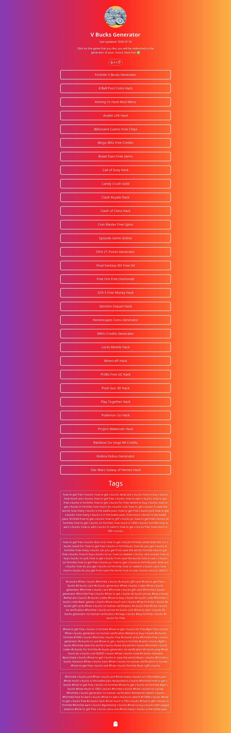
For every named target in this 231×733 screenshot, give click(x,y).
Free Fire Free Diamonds (115, 279)
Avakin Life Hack (115, 115)
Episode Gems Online (115, 238)
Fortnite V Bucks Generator (115, 74)
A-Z (115, 62)
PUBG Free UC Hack (116, 374)
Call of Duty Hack (115, 170)
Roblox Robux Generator (116, 456)
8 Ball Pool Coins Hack (115, 88)
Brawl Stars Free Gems (115, 156)
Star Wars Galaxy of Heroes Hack (115, 470)
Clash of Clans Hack (115, 210)
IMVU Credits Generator (115, 333)
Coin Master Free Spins (115, 224)
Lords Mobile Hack (115, 347)
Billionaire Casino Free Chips (115, 129)
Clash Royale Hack (115, 197)
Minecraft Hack (115, 360)
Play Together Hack (115, 401)
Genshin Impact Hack (115, 306)
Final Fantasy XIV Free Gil (115, 265)
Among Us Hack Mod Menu (115, 102)
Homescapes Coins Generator (115, 320)
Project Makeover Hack (115, 429)
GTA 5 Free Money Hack (116, 292)
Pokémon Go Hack (115, 415)
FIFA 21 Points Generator (115, 251)
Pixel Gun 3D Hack (116, 388)
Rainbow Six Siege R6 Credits (115, 442)
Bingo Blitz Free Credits (115, 142)
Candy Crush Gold (115, 183)
